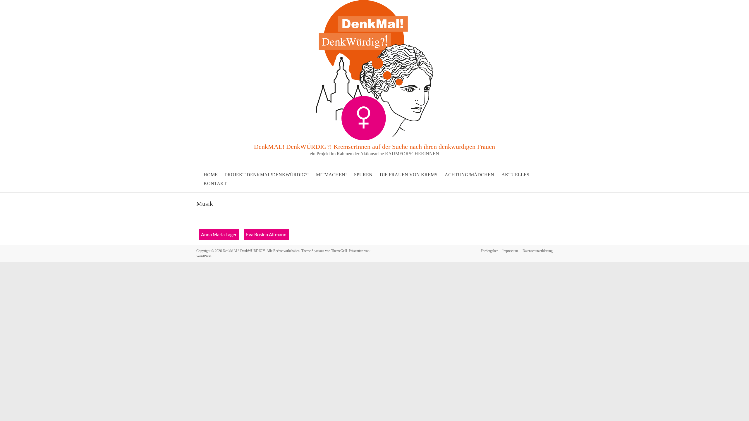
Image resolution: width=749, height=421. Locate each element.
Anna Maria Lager (219, 234)
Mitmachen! (331, 174)
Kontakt (215, 183)
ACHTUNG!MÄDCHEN (469, 174)
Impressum (510, 251)
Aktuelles (515, 174)
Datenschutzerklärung (538, 251)
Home (211, 174)
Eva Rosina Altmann (266, 234)
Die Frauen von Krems (408, 174)
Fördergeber (489, 251)
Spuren (363, 174)
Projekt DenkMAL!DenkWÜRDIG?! (267, 174)
